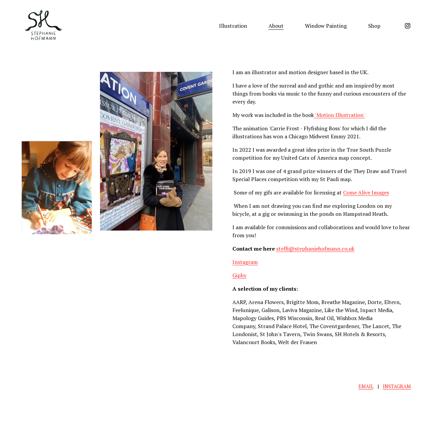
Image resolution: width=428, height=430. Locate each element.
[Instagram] (407, 25)
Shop (374, 25)
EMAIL (365, 386)
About (276, 25)
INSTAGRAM (397, 386)
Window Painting (326, 25)
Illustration (233, 25)
